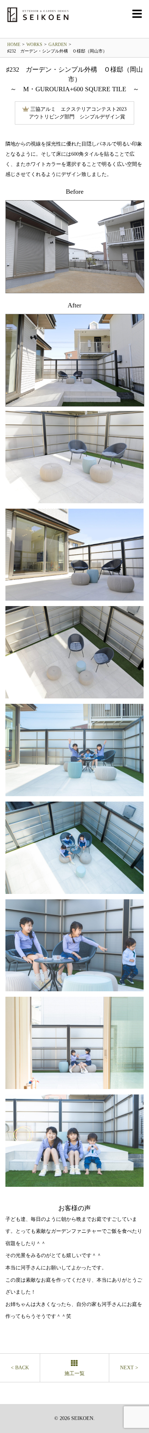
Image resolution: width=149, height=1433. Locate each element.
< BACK (20, 1367)
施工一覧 (74, 1373)
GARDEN (57, 44)
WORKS (34, 44)
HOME (13, 44)
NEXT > (129, 1367)
